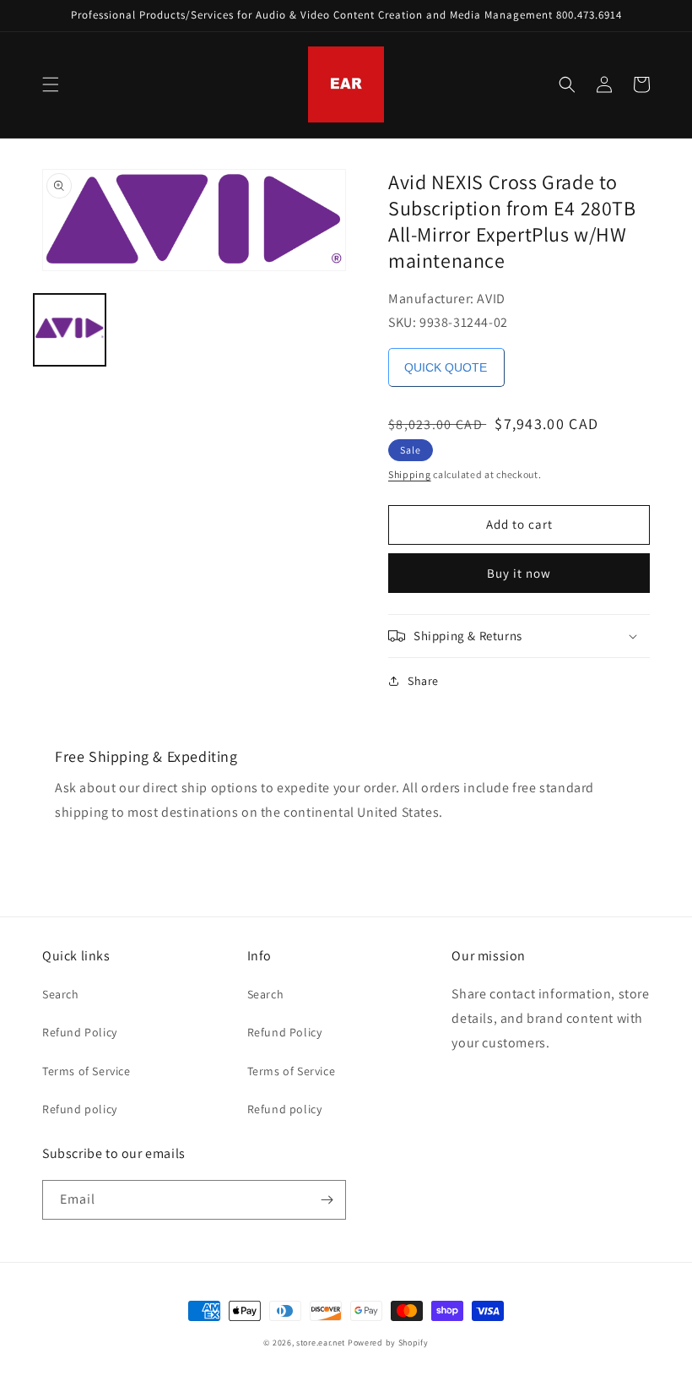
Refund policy (79, 1109)
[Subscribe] (326, 1200)
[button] (50, 84)
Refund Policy (79, 1032)
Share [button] (423, 680)
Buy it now (519, 573)
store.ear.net (320, 1342)
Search (60, 994)
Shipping (409, 474)
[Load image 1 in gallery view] (69, 330)
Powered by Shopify (388, 1342)
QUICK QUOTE (445, 367)
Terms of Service (86, 1071)
